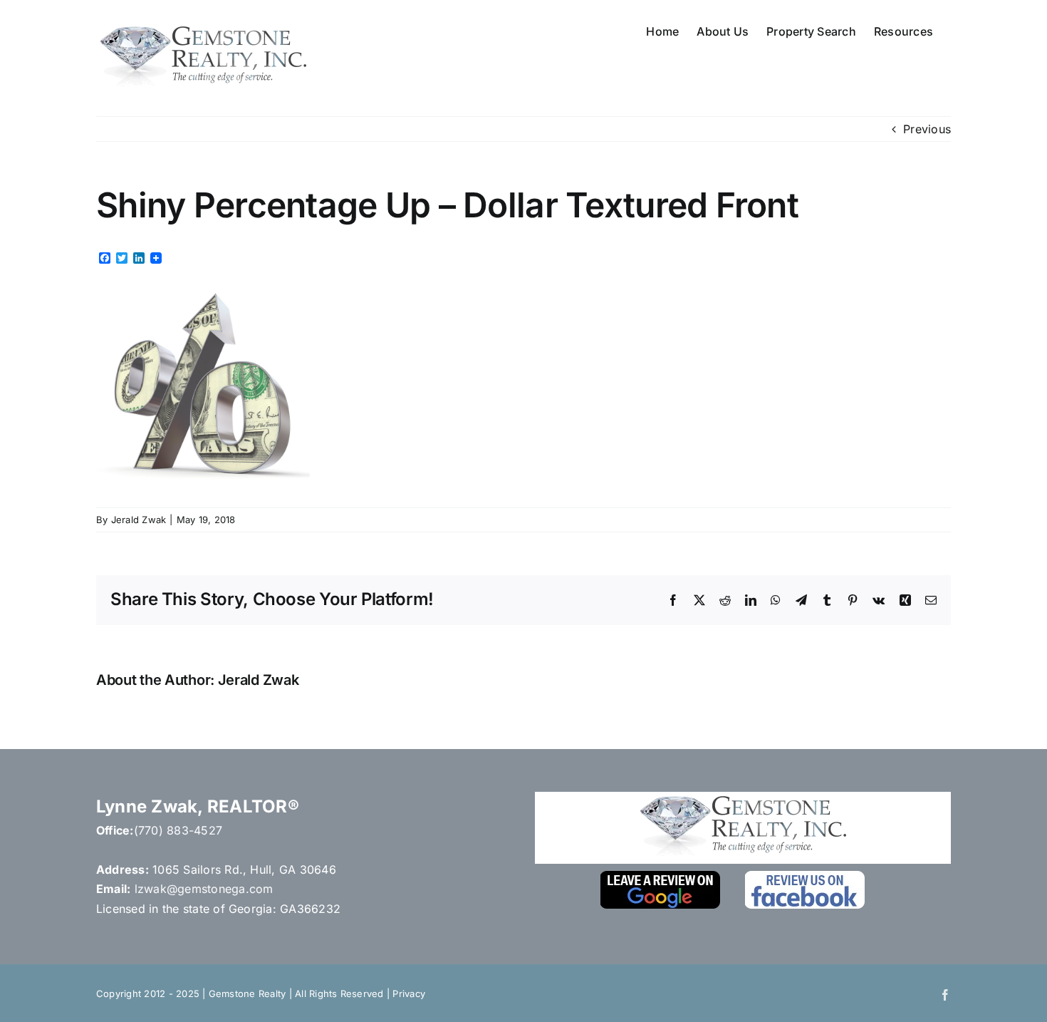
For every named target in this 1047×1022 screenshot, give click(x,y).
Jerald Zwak (139, 519)
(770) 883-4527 (178, 830)
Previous (927, 129)
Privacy (408, 993)
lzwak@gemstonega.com (204, 889)
